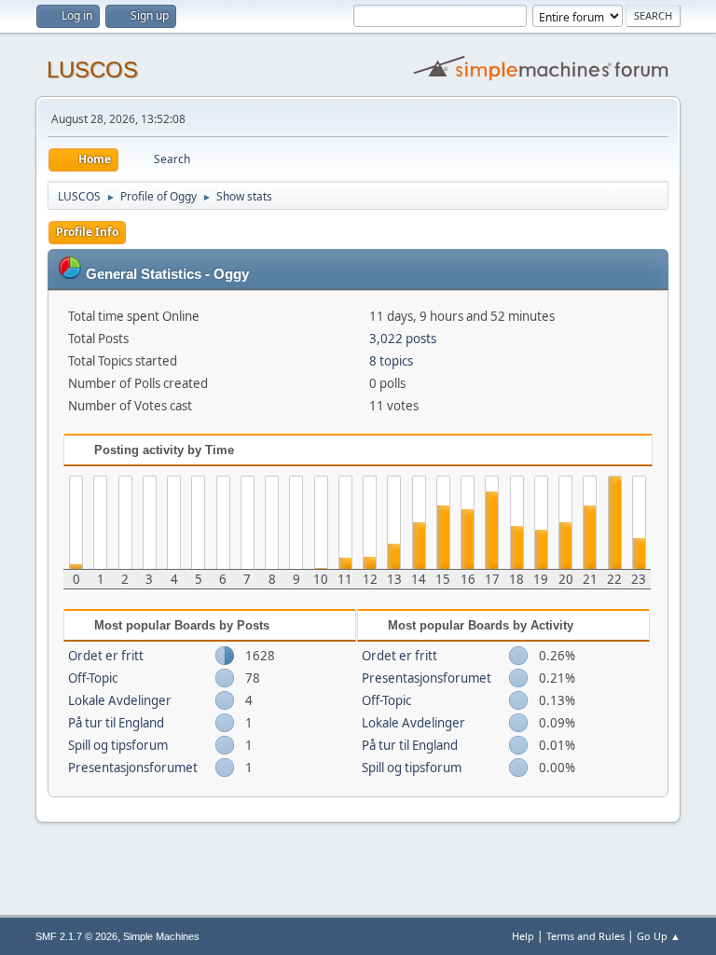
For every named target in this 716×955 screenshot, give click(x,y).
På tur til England (116, 722)
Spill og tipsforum (118, 745)
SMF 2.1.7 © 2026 (76, 936)
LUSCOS (92, 69)
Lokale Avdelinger (120, 700)
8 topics (391, 361)
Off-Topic (92, 678)
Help (523, 936)
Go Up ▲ (659, 936)
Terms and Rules (585, 936)
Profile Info (87, 232)
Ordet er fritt (106, 655)
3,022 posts (402, 338)
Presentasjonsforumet (133, 767)
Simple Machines (161, 936)
